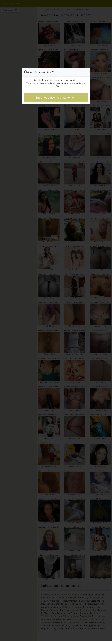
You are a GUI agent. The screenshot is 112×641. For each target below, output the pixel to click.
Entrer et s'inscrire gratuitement (56, 97)
